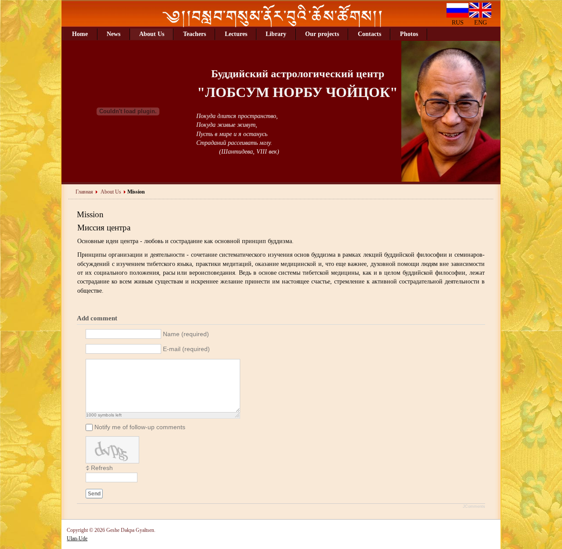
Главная (84, 192)
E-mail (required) (186, 349)
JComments (474, 506)
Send (94, 494)
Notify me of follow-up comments (139, 427)
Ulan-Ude (77, 538)
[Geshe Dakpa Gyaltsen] (272, 25)
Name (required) (186, 334)
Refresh (102, 468)
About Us (111, 192)
